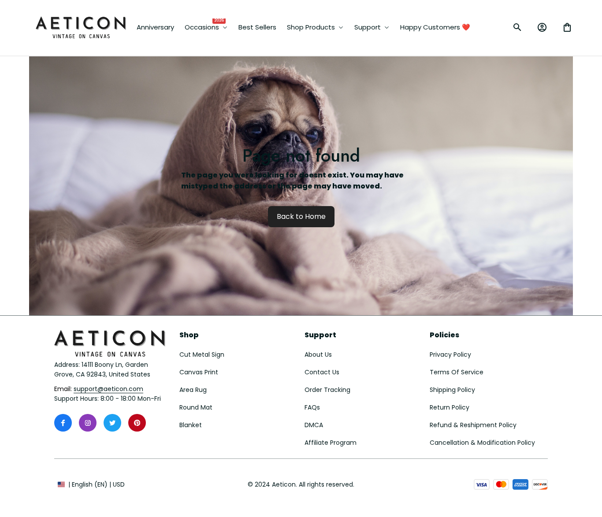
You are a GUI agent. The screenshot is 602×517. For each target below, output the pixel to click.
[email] (108, 389)
